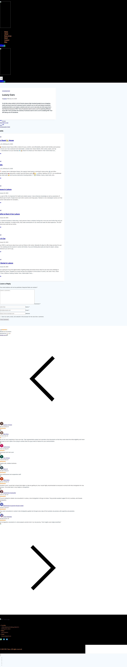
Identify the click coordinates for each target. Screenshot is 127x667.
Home (6, 32)
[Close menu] (0, 655)
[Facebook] (1, 46)
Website (28, 313)
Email (27, 310)
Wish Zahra (6, 480)
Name (28, 307)
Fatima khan (6, 447)
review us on (3, 335)
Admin (5, 98)
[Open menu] (1, 78)
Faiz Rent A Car (4, 121)
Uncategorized (6, 91)
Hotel (6, 38)
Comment (37, 303)
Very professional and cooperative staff (10, 474)
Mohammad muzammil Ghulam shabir (13, 505)
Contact (6, 40)
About (6, 34)
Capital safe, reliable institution (8, 463)
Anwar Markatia (7, 516)
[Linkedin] (3, 46)
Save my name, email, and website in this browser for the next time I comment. (23, 316)
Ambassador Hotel (5, 126)
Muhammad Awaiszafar (9, 493)
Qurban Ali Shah (7, 424)
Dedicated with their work (7, 452)
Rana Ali (5, 469)
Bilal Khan (6, 434)
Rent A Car (7, 36)
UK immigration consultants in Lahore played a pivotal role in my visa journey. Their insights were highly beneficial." (30, 522)
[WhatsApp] (4, 46)
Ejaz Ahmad (6, 458)
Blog (5, 42)
